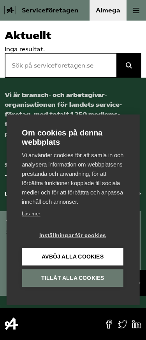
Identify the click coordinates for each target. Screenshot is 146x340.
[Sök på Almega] (128, 65)
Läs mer (31, 214)
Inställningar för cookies (72, 235)
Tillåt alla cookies (72, 278)
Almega (108, 10)
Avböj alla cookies (73, 257)
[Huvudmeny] (136, 10)
